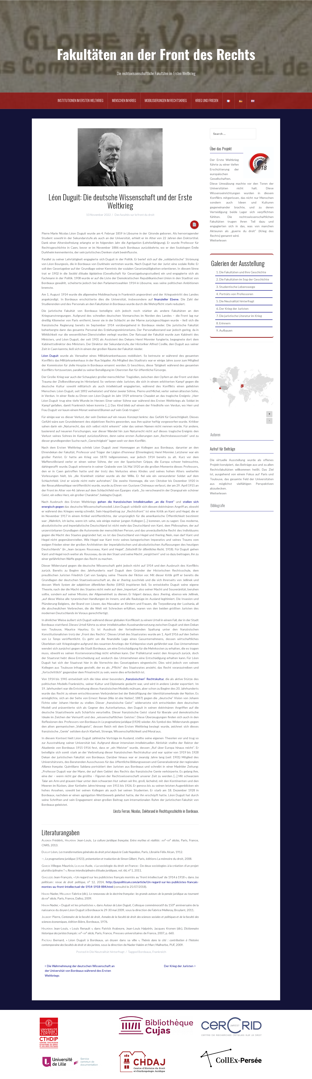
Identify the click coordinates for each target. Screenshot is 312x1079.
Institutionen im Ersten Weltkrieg (80, 100)
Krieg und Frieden (206, 100)
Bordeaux (144, 952)
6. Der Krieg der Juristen (232, 308)
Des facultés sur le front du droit (134, 214)
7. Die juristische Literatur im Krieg (239, 316)
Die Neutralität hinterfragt (107, 952)
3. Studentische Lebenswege (235, 287)
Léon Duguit (50, 355)
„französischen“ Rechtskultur (144, 679)
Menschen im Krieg (124, 100)
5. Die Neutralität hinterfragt (235, 301)
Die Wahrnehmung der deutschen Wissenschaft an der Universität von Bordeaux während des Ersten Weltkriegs (80, 970)
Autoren (215, 434)
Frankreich (159, 952)
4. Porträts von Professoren (234, 294)
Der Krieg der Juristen (178, 966)
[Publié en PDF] (194, 224)
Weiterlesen (218, 240)
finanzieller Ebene (166, 299)
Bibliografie (217, 505)
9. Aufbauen (224, 330)
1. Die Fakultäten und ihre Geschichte (241, 272)
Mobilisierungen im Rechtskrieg (166, 100)
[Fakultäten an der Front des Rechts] (156, 30)
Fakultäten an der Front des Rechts (156, 53)
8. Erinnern (223, 323)
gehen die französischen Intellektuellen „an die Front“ (136, 501)
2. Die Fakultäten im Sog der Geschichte (242, 279)
